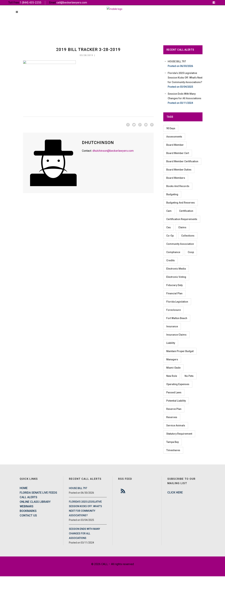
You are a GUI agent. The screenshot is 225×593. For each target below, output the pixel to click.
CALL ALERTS (28, 497)
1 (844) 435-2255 (30, 2)
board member (175, 144)
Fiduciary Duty (174, 285)
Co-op (170, 235)
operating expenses (177, 384)
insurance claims (176, 334)
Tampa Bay (172, 442)
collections (187, 235)
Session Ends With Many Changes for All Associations (84, 533)
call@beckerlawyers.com (71, 2)
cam (169, 210)
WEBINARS (26, 506)
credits (170, 260)
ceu (168, 227)
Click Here (175, 492)
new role (171, 376)
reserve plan (173, 409)
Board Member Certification (182, 161)
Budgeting (172, 194)
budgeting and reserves (180, 202)
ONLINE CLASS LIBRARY (35, 501)
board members (175, 177)
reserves (171, 417)
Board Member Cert (177, 153)
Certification (186, 210)
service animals (175, 425)
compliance (173, 252)
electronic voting (176, 277)
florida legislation (177, 301)
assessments (174, 136)
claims (182, 227)
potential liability (176, 400)
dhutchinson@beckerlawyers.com (113, 150)
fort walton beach (176, 318)
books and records (177, 186)
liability (170, 343)
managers (172, 359)
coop (191, 252)
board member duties (178, 169)
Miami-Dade (173, 367)
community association (180, 244)
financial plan (174, 293)
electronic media (176, 268)
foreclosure (173, 310)
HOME (24, 488)
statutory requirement (179, 433)
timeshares (173, 450)
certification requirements (181, 219)
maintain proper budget (180, 351)
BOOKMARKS (28, 511)
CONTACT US (28, 515)
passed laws (173, 392)
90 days (170, 128)
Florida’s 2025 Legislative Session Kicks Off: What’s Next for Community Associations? (185, 78)
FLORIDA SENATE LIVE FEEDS (38, 492)
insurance (172, 326)
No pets (189, 376)
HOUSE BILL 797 (177, 61)
